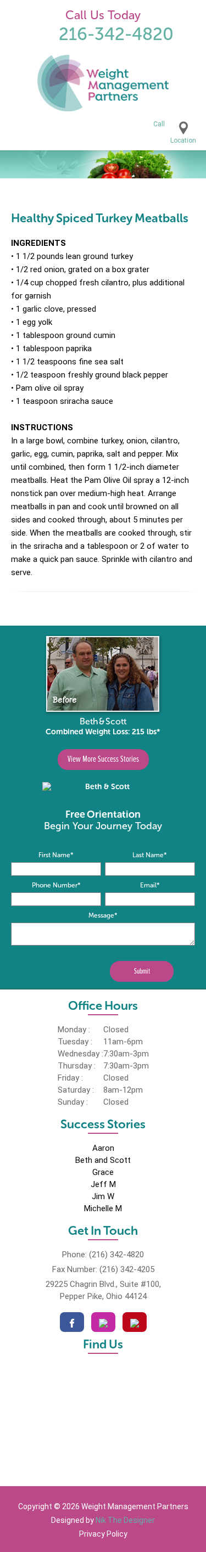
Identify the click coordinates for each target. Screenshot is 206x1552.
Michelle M (103, 1208)
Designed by (103, 1520)
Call (159, 124)
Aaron (103, 1148)
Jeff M (103, 1184)
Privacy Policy (103, 1533)
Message (103, 915)
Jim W (103, 1196)
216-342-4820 (116, 34)
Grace (103, 1172)
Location (183, 140)
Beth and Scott (103, 1160)
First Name (56, 855)
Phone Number (56, 885)
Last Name (149, 855)
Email (150, 885)
